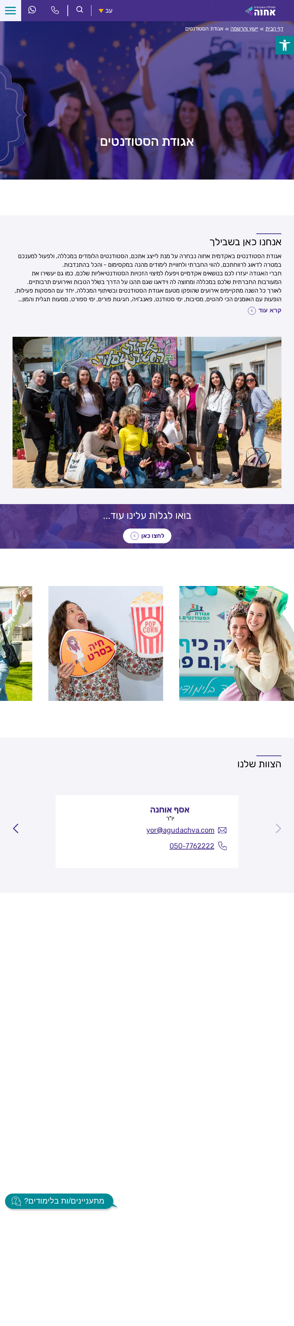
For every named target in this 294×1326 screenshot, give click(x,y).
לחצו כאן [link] (152, 535)
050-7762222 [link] (192, 846)
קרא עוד (270, 310)
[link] (284, 45)
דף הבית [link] (274, 28)
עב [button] (109, 10)
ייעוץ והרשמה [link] (244, 28)
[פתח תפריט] (10, 10)
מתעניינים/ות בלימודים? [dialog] (64, 1200)
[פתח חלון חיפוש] (79, 10)
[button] (15, 831)
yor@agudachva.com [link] (180, 830)
